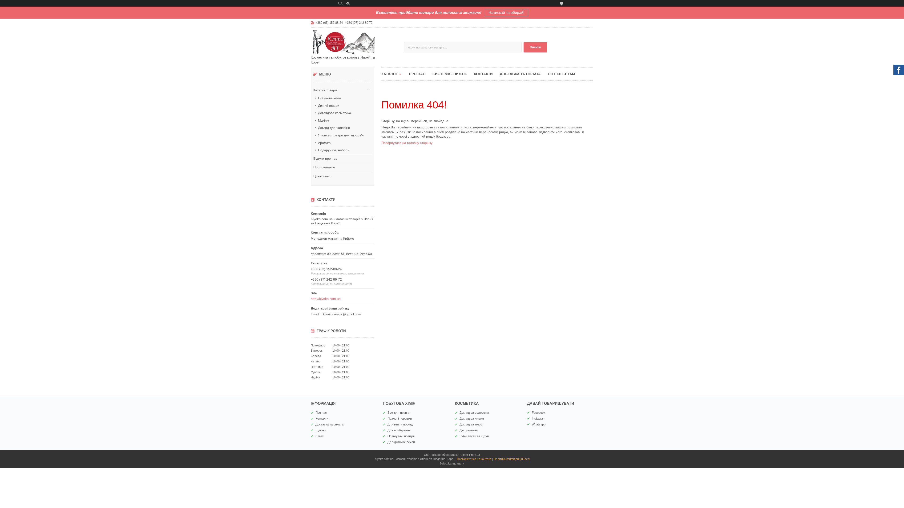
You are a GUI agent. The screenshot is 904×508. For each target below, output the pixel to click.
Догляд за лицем (472, 418)
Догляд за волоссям (474, 412)
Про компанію (324, 167)
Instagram (538, 418)
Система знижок (449, 74)
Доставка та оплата (520, 74)
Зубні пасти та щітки (474, 436)
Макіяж (323, 120)
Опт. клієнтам (561, 74)
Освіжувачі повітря (401, 436)
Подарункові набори (333, 150)
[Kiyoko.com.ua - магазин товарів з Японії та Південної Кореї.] (352, 41)
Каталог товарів (325, 90)
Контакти (483, 74)
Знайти (535, 47)
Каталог (389, 74)
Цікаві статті (322, 176)
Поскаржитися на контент (474, 459)
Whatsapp (538, 424)
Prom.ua (474, 454)
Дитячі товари (328, 105)
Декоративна (469, 430)
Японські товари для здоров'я (341, 135)
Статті (319, 436)
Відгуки (320, 430)
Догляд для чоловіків (334, 128)
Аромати (324, 143)
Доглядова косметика (334, 113)
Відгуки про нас (325, 158)
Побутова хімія (329, 98)
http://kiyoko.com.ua (326, 299)
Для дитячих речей (401, 442)
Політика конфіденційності (512, 459)
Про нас (417, 74)
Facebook (538, 412)
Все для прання (398, 412)
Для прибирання (399, 430)
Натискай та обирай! (506, 13)
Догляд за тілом (471, 424)
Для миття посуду (400, 424)
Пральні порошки (399, 418)
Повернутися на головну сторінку (406, 143)
